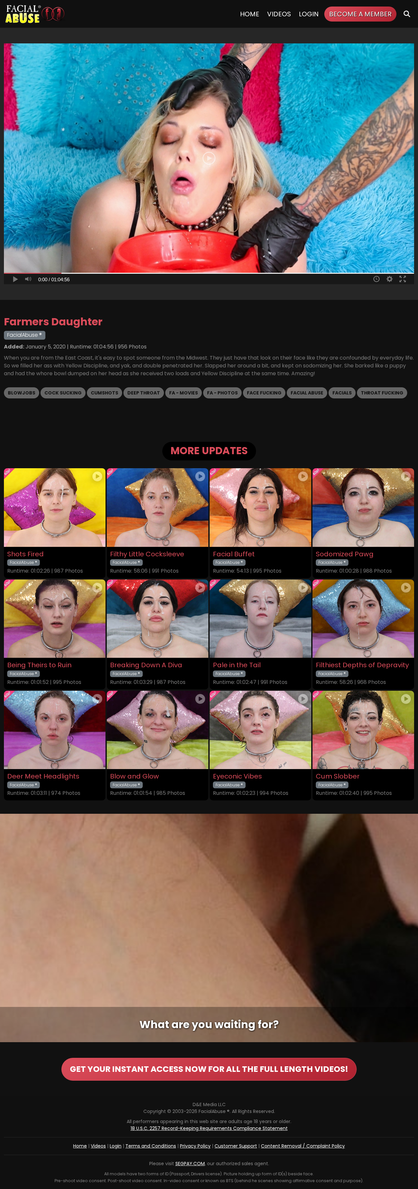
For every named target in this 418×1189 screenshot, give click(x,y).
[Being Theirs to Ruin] (54, 618)
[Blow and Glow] (157, 730)
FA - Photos (222, 393)
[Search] (407, 14)
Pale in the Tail (237, 665)
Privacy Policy (195, 1146)
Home (249, 14)
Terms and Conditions (150, 1146)
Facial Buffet (234, 554)
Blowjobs (21, 393)
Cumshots (104, 393)
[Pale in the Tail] (260, 618)
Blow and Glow (134, 776)
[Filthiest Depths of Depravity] (363, 618)
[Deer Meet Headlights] (54, 730)
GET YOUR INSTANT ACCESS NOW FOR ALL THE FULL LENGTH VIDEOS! (209, 1069)
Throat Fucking (382, 393)
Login (309, 14)
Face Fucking (264, 393)
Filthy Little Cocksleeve (147, 554)
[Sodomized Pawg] (363, 507)
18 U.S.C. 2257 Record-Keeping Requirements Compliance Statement (209, 1128)
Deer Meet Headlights (43, 776)
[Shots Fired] (54, 507)
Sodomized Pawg (345, 554)
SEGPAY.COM (190, 1163)
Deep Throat (143, 393)
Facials (342, 393)
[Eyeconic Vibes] (260, 730)
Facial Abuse (307, 393)
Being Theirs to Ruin (39, 665)
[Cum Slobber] (363, 730)
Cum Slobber (338, 776)
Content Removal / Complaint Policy (303, 1146)
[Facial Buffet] (260, 507)
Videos (279, 14)
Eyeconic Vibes (237, 776)
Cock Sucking (63, 393)
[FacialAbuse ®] (35, 13)
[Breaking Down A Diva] (157, 618)
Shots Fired (25, 554)
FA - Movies (183, 393)
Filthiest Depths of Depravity (362, 665)
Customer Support (236, 1146)
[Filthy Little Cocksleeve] (157, 507)
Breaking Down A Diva (146, 665)
